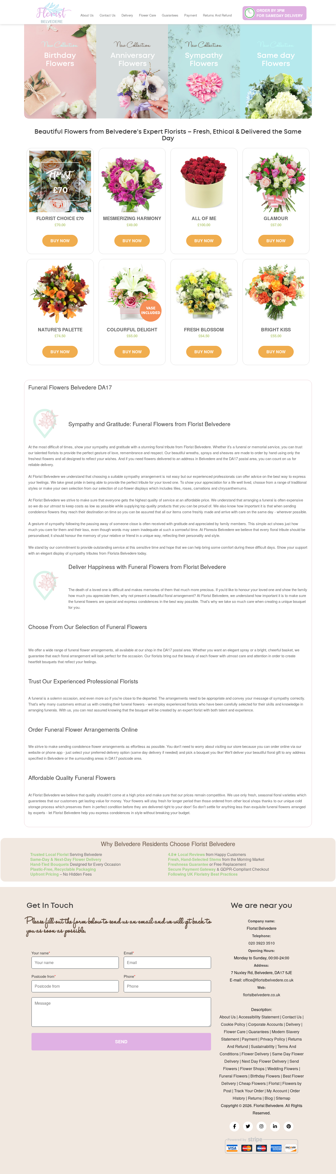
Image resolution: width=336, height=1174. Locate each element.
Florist (274, 1083)
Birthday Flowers (265, 1076)
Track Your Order (249, 1091)
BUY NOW (60, 240)
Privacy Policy (272, 1039)
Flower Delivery (255, 1054)
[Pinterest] (288, 1126)
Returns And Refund (217, 15)
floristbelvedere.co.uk (261, 994)
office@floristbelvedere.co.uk (268, 980)
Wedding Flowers (282, 1068)
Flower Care (147, 15)
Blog (269, 1098)
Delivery (127, 15)
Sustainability (263, 1046)
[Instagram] (261, 1126)
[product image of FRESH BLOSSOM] (204, 292)
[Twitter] (248, 1126)
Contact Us (108, 15)
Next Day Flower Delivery (264, 1061)
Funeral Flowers (233, 1076)
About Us (87, 15)
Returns (255, 1098)
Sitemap (283, 1098)
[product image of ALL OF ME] (204, 181)
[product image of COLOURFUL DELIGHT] (132, 292)
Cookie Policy (233, 1024)
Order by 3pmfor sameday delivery (280, 13)
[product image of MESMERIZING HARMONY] (132, 181)
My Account (277, 1091)
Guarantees (170, 15)
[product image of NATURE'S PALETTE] (60, 292)
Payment (190, 15)
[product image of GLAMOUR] (276, 181)
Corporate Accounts (265, 1024)
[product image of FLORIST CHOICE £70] (60, 181)
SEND (121, 1041)
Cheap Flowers (252, 1083)
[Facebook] (234, 1126)
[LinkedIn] (275, 1126)
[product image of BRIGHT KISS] (276, 292)
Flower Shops (252, 1068)
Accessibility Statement (259, 1017)
